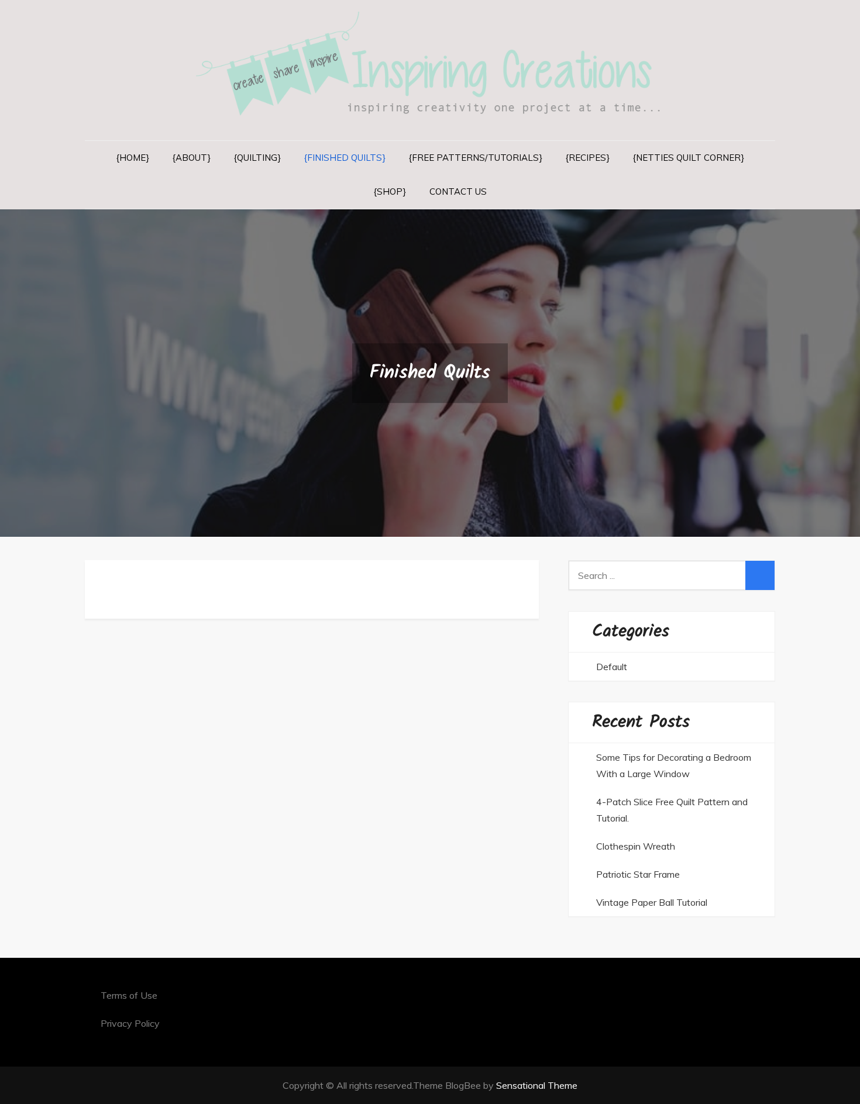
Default (611, 666)
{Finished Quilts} (345, 157)
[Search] (760, 575)
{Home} (132, 157)
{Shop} (390, 191)
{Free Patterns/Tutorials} (475, 157)
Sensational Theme (536, 1085)
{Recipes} (588, 157)
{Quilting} (257, 157)
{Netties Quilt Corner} (688, 157)
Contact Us (458, 191)
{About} (192, 157)
